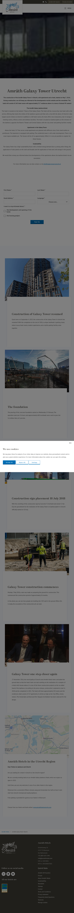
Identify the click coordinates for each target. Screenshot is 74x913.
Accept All (9, 462)
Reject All (22, 462)
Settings (34, 462)
